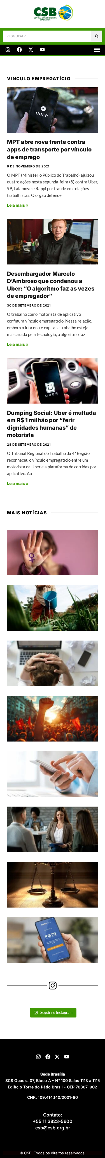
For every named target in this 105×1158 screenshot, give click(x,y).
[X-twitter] (31, 50)
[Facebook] (19, 50)
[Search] (96, 36)
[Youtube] (42, 50)
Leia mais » (18, 205)
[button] (97, 50)
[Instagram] (8, 50)
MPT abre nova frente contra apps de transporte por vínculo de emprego (49, 149)
